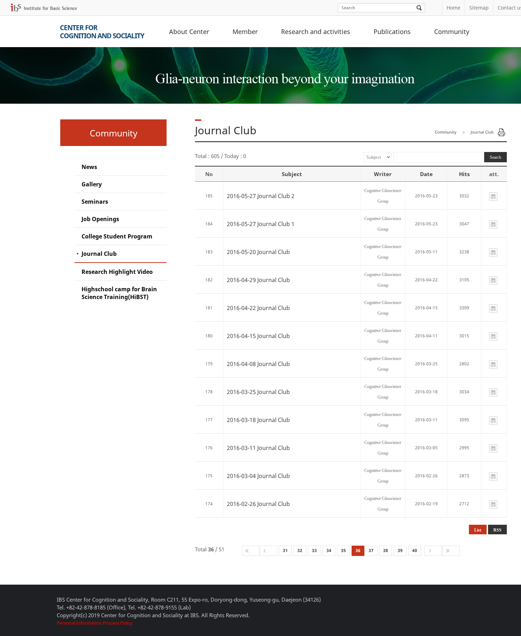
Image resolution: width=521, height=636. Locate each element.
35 (343, 550)
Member (245, 31)
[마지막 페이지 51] (451, 551)
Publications (392, 31)
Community (451, 31)
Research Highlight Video (117, 272)
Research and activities (315, 31)
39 (400, 550)
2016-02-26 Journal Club (258, 504)
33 (314, 550)
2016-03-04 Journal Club (258, 476)
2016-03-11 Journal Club (258, 448)
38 (385, 550)
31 (285, 550)
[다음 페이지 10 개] (433, 551)
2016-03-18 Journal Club (258, 420)
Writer (383, 174)
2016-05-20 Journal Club (258, 252)
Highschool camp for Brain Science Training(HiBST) (119, 293)
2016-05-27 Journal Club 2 (261, 196)
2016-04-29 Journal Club (258, 280)
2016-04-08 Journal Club (258, 364)
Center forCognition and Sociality (102, 31)
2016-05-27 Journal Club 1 (261, 224)
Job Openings (100, 219)
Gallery (92, 184)
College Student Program (117, 236)
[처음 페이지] (250, 551)
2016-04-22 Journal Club (258, 308)
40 (414, 550)
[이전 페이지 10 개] (268, 551)
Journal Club (99, 254)
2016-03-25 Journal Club (258, 392)
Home (453, 7)
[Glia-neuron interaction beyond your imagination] (283, 72)
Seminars (95, 202)
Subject (292, 174)
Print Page (501, 132)
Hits (464, 174)
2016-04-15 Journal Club (258, 336)
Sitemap (479, 7)
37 (371, 550)
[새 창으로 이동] (43, 7)
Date (426, 174)
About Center (189, 31)
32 (299, 550)
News (89, 167)
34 (328, 550)
